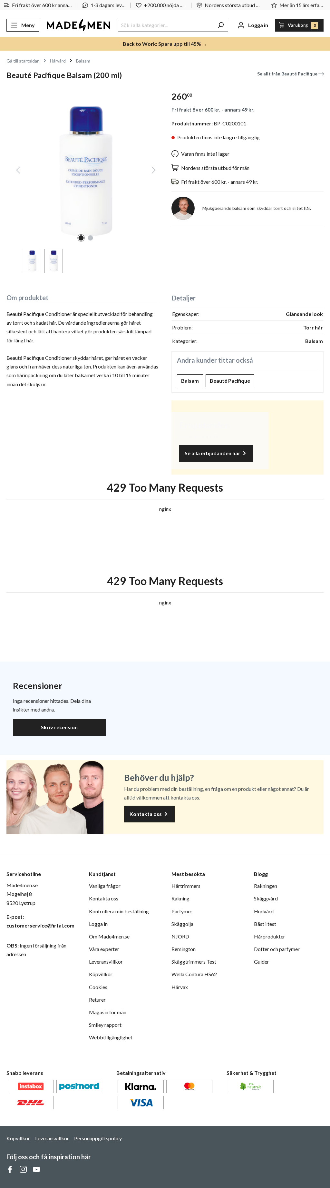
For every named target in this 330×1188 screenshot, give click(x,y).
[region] (82, 179)
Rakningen (265, 886)
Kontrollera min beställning (119, 911)
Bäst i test (265, 924)
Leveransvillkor (106, 961)
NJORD (180, 936)
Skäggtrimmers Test (193, 961)
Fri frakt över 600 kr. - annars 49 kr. (213, 109)
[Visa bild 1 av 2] (81, 238)
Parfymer (181, 911)
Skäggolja (182, 924)
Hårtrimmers (185, 886)
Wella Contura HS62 (194, 974)
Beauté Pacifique (230, 381)
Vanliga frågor (105, 886)
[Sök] (220, 25)
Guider (261, 961)
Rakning (180, 898)
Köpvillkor (100, 974)
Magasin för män (107, 1012)
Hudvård (264, 911)
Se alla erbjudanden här (213, 453)
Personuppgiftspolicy (98, 1138)
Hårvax (179, 987)
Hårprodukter (269, 936)
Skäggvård (266, 898)
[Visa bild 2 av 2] (90, 238)
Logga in (98, 924)
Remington (183, 949)
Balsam (190, 381)
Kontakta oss (146, 814)
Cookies (98, 987)
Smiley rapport (105, 1025)
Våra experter (104, 949)
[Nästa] (154, 171)
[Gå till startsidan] (78, 25)
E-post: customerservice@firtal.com (40, 921)
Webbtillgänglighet (110, 1037)
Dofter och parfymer (277, 949)
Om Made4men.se (109, 936)
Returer (97, 1000)
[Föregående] (18, 171)
